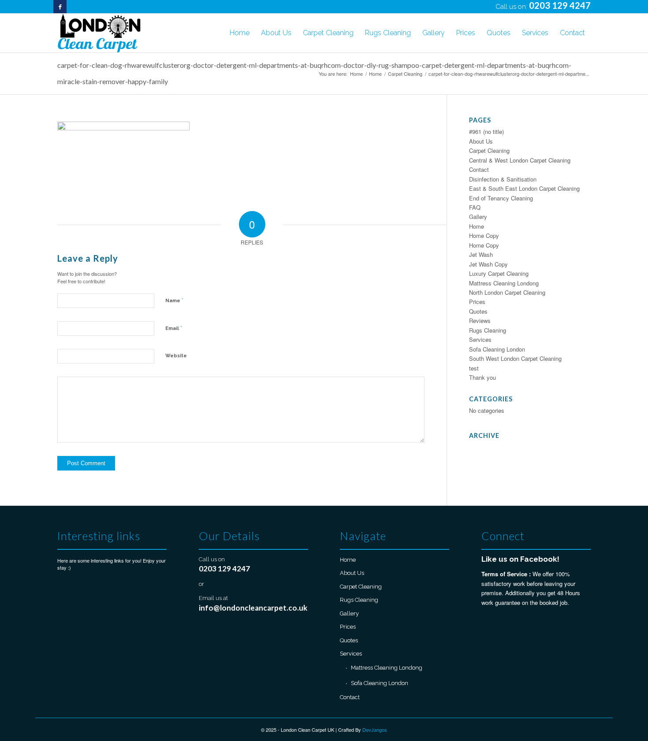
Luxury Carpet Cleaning (499, 273)
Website (176, 356)
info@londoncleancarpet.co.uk (253, 607)
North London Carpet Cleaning (507, 292)
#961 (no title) (486, 131)
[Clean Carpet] (99, 33)
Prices (477, 301)
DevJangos (374, 729)
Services (480, 339)
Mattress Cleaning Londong (504, 283)
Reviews (480, 320)
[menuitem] (239, 33)
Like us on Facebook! (520, 559)
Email (173, 328)
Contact (479, 169)
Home (476, 226)
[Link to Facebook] (60, 6)
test (474, 368)
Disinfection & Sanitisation (502, 179)
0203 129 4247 (560, 5)
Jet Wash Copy (488, 264)
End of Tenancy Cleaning (501, 198)
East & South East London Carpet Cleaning (524, 188)
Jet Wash (481, 254)
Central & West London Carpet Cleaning (519, 160)
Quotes (478, 311)
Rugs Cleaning (487, 330)
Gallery (478, 216)
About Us (481, 141)
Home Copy (484, 235)
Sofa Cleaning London (497, 349)
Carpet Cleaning (489, 150)
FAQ (474, 207)
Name (174, 300)
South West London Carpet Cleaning (515, 358)
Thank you (482, 377)
